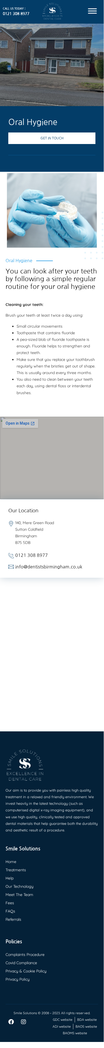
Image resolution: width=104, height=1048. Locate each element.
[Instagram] (23, 1021)
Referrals (13, 919)
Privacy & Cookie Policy (26, 971)
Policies (14, 941)
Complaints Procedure (25, 954)
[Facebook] (11, 1021)
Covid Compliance (21, 962)
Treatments (16, 869)
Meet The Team (19, 894)
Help (10, 878)
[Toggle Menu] (92, 10)
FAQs (10, 911)
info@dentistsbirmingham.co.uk (48, 567)
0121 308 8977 (16, 14)
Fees (10, 902)
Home (11, 861)
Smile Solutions (23, 848)
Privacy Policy (18, 979)
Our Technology (19, 886)
